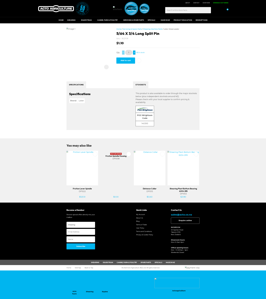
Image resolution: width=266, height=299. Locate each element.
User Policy (140, 228)
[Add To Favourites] (139, 60)
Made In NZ (165, 20)
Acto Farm (74, 292)
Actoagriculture (178, 291)
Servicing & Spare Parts (133, 20)
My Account (140, 214)
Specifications (76, 85)
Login (216, 10)
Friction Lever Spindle (82, 188)
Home (61, 20)
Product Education (183, 20)
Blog (138, 221)
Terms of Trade (141, 225)
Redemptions (202, 20)
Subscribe (80, 246)
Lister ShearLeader (171, 29)
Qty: (118, 52)
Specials (151, 20)
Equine (105, 292)
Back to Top (89, 268)
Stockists (140, 85)
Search (208, 10)
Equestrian (86, 20)
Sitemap (78, 268)
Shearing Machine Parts (152, 29)
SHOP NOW (206, 3)
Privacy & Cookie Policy (144, 235)
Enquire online (185, 220)
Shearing (71, 20)
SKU (118, 38)
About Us (139, 218)
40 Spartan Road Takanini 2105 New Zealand (177, 232)
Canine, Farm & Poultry (107, 20)
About (187, 3)
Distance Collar (149, 188)
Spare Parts (146, 262)
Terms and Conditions (144, 231)
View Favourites (221, 10)
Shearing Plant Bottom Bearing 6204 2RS (183, 189)
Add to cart (126, 60)
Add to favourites (95, 154)
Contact (196, 3)
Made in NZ (170, 262)
